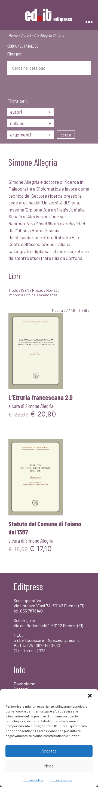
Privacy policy (61, 780)
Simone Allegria (39, 406)
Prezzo (37, 290)
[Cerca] (11, 87)
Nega (49, 765)
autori (30, 111)
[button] (90, 695)
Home (13, 35)
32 (66, 310)
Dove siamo (24, 683)
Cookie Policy (33, 780)
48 (73, 310)
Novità (51, 290)
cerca (65, 134)
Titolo (13, 290)
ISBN (25, 290)
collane (30, 123)
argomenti (30, 134)
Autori (26, 35)
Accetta (49, 750)
